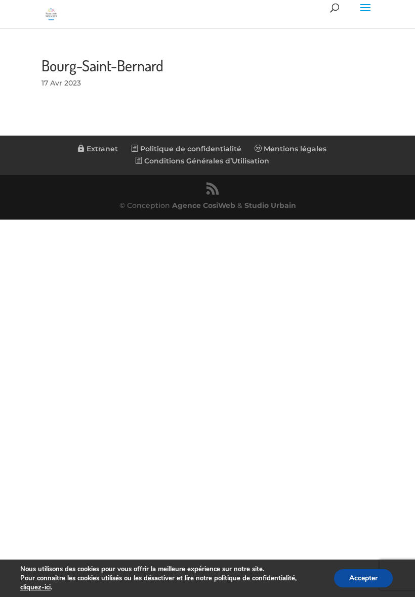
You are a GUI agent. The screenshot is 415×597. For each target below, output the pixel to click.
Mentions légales (294, 148)
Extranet (101, 148)
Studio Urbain (270, 205)
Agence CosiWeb (203, 205)
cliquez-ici (35, 587)
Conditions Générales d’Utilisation (205, 160)
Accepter (363, 578)
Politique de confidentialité (189, 148)
